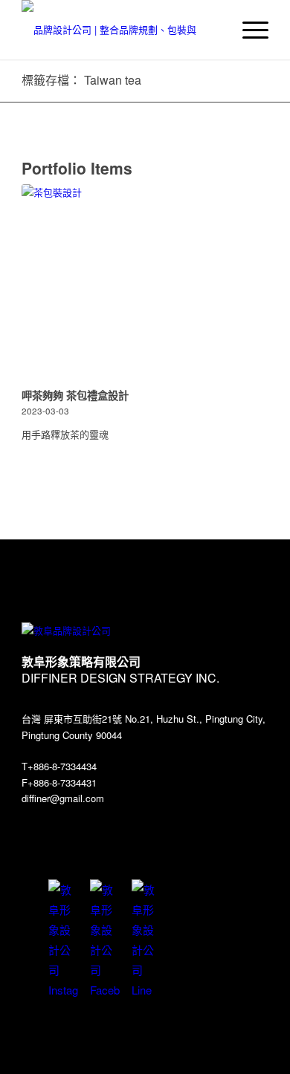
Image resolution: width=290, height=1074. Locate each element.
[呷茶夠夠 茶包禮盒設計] (145, 283)
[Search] (213, 29)
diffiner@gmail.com (63, 798)
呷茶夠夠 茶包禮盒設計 (75, 395)
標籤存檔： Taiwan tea (81, 79)
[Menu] (248, 29)
